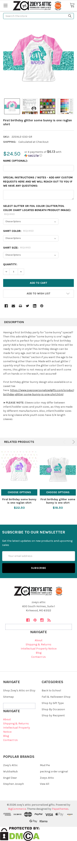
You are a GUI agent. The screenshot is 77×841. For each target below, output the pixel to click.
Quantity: (10, 264)
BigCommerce (17, 809)
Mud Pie (45, 765)
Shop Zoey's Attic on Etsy (19, 690)
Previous (65, 442)
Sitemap (8, 696)
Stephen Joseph (13, 784)
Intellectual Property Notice (38, 648)
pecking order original (54, 771)
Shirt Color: (18, 231)
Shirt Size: (17, 247)
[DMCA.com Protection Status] (20, 833)
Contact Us (38, 657)
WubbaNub (10, 771)
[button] (49, 153)
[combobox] (38, 16)
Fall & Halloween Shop (56, 696)
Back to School (51, 690)
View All (44, 784)
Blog (38, 652)
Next (73, 442)
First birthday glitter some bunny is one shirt (57, 501)
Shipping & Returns (38, 644)
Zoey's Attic (10, 765)
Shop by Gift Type (53, 703)
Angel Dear (10, 777)
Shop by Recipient (53, 715)
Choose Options (19, 492)
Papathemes (60, 809)
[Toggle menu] (5, 5)
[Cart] (73, 5)
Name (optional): (15, 160)
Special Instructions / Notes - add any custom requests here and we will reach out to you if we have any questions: (38, 181)
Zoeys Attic (47, 777)
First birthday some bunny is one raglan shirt (19, 501)
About (38, 640)
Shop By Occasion (53, 709)
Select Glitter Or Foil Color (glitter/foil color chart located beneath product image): (37, 210)
